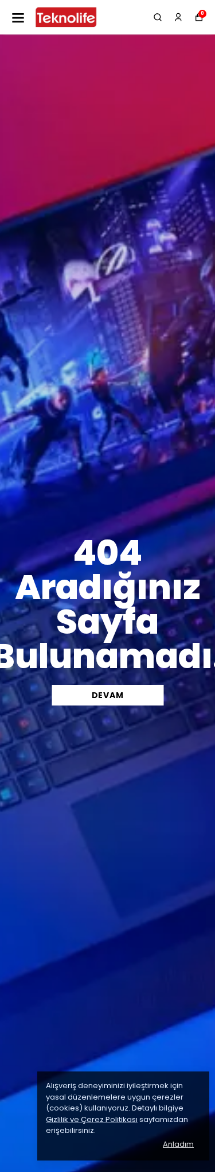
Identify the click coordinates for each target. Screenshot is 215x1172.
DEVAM (108, 695)
